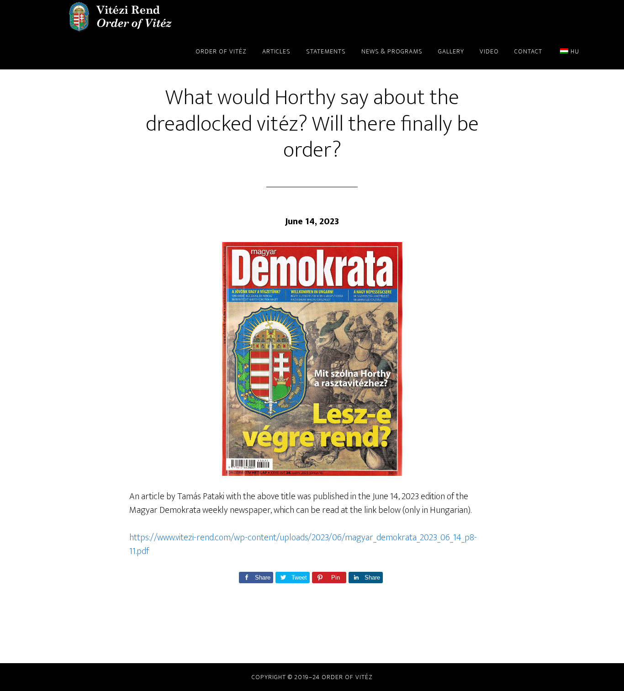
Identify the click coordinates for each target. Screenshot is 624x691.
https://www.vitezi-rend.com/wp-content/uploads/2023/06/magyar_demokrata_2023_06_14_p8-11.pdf (303, 544)
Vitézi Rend (120, 17)
